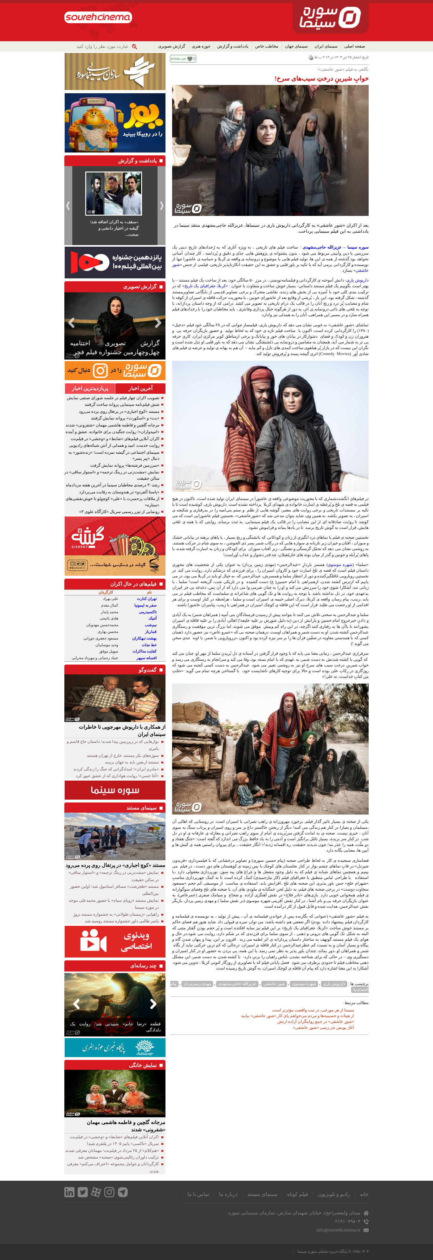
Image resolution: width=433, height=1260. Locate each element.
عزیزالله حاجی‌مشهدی (322, 247)
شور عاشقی (274, 983)
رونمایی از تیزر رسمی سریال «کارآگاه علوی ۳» (119, 511)
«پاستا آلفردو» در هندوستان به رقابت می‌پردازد (119, 492)
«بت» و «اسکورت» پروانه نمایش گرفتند (125, 418)
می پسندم (178, 58)
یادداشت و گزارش (233, 46)
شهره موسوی (340, 564)
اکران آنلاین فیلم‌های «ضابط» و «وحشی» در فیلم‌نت (115, 438)
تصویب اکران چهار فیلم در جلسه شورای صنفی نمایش (113, 397)
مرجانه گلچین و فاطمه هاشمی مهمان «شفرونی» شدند (112, 425)
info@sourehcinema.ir (338, 1229)
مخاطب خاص (266, 46)
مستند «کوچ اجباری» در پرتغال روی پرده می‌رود (119, 411)
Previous (70, 322)
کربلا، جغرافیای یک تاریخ (205, 285)
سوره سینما (358, 247)
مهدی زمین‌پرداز (197, 983)
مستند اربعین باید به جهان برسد (132, 762)
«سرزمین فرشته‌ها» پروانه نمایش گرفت (124, 465)
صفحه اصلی (354, 46)
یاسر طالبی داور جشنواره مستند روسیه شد (122, 921)
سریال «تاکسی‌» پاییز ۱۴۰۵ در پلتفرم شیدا (123, 1143)
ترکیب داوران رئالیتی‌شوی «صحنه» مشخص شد (118, 1157)
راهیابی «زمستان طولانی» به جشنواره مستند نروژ (116, 914)
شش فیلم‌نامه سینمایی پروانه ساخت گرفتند (122, 404)
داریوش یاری (357, 280)
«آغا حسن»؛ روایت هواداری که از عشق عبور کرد (117, 775)
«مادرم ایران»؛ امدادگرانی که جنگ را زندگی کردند (116, 769)
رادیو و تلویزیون (334, 1194)
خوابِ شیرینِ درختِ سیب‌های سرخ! (322, 78)
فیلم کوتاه (297, 1194)
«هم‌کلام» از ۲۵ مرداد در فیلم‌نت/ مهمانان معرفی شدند (112, 1150)
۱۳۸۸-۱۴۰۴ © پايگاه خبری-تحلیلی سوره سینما (333, 1251)
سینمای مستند (262, 1194)
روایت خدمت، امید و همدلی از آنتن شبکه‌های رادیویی (114, 445)
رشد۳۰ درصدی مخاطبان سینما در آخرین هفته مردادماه (112, 485)
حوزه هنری (201, 46)
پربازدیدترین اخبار (90, 388)
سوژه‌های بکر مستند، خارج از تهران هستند (123, 755)
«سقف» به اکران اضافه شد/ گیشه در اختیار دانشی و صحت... (114, 228)
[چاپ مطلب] (310, 57)
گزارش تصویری (171, 46)
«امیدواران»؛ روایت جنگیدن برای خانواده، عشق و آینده (112, 431)
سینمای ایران (326, 46)
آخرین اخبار (140, 388)
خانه (364, 1194)
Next (159, 322)
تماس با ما (198, 1194)
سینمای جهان (296, 46)
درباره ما (228, 1194)
